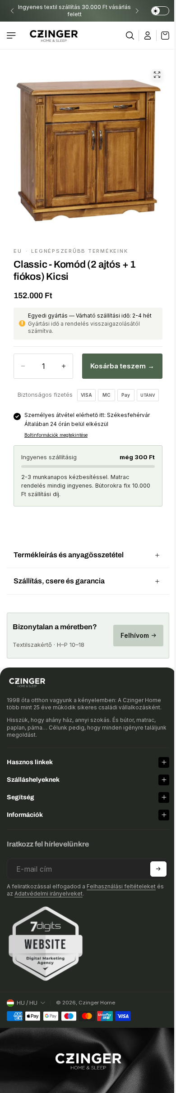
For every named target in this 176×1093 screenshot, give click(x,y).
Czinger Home (97, 998)
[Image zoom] (157, 74)
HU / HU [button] (27, 997)
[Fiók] (148, 35)
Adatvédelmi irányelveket (48, 889)
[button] (154, 864)
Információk (25, 810)
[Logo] (54, 35)
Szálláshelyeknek (33, 775)
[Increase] (64, 366)
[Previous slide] (12, 10)
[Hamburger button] (12, 35)
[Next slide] (136, 10)
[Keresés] (130, 35)
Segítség (20, 792)
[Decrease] (23, 366)
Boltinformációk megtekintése (56, 435)
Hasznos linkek (30, 757)
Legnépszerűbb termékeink (79, 251)
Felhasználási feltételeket (121, 881)
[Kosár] (163, 35)
